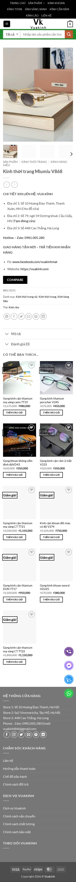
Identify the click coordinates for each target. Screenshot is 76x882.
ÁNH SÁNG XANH (36, 9)
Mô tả (16, 334)
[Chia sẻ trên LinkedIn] (43, 316)
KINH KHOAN (56, 3)
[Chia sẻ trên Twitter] (21, 316)
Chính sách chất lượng (19, 824)
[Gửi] (69, 34)
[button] (6, 24)
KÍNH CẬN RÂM (59, 9)
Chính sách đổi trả (15, 784)
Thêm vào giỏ (14, 412)
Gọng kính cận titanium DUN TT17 (17, 587)
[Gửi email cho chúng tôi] (28, 734)
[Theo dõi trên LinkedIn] (43, 734)
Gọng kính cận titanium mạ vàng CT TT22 (17, 649)
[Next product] (6, 184)
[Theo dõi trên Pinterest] (36, 734)
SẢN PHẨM (35, 3)
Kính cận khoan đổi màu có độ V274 (55, 525)
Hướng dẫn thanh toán (19, 768)
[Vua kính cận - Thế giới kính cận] (38, 24)
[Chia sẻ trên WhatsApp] (6, 316)
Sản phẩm (10, 161)
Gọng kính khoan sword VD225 (55, 587)
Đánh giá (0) (20, 344)
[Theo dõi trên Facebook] (6, 734)
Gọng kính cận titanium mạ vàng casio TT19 (17, 400)
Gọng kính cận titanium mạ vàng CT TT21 (17, 525)
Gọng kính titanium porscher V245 (52, 400)
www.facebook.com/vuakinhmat (34, 262)
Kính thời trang (34, 161)
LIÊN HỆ (46, 15)
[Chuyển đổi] (7, 334)
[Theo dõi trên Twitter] (21, 734)
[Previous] (9, 94)
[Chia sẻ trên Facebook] (14, 316)
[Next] (66, 94)
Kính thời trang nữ (26, 296)
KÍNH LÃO (32, 15)
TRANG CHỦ (17, 3)
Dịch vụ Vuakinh (14, 808)
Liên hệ (8, 760)
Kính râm (14, 307)
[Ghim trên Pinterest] (36, 316)
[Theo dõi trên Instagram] (14, 734)
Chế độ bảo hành (15, 776)
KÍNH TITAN (14, 9)
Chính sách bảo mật (17, 832)
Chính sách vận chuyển (19, 816)
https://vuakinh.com (34, 269)
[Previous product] (14, 184)
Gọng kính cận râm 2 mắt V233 (56, 462)
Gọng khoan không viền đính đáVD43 (17, 462)
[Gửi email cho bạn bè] (28, 316)
